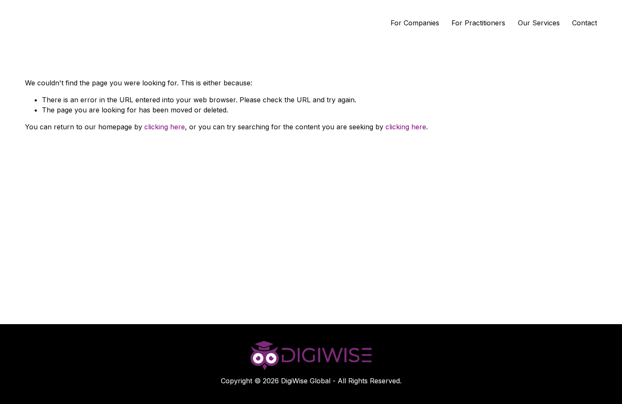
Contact (584, 23)
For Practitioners (478, 23)
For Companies (415, 23)
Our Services (539, 23)
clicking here (164, 127)
